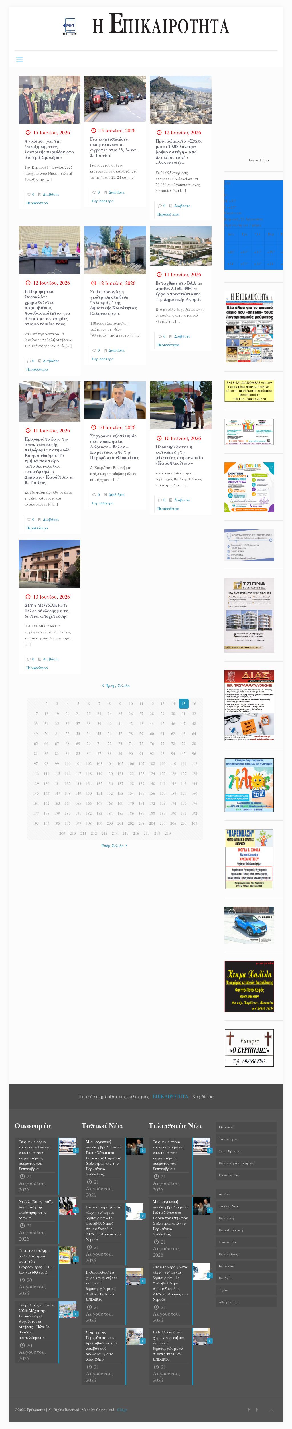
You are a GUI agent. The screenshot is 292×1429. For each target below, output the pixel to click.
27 (141, 713)
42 (131, 723)
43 (141, 723)
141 (163, 783)
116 (68, 773)
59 (141, 733)
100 (68, 763)
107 (142, 763)
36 (68, 723)
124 (152, 773)
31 (184, 713)
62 (173, 733)
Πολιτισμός (228, 1253)
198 (89, 823)
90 (131, 753)
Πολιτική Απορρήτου (236, 1163)
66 (46, 743)
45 (163, 723)
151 (99, 793)
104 (110, 763)
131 (57, 783)
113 (36, 773)
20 (68, 713)
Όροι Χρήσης (229, 1151)
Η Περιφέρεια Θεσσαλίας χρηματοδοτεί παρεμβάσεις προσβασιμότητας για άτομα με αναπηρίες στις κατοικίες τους (47, 307)
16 (194, 703)
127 (184, 773)
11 (141, 703)
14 (173, 703)
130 (47, 783)
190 (173, 813)
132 (68, 783)
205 (163, 823)
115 (57, 773)
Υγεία (223, 1289)
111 (184, 763)
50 (46, 733)
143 (184, 783)
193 (36, 823)
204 (152, 823)
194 (47, 823)
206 (173, 823)
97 (36, 763)
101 (78, 763)
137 (120, 783)
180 (68, 813)
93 (163, 753)
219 (168, 833)
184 (110, 813)
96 (194, 753)
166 (89, 803)
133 (78, 783)
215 (126, 833)
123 (142, 773)
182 (89, 813)
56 (110, 733)
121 (120, 773)
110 (173, 763)
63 (184, 733)
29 (163, 713)
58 (131, 733)
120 (110, 773)
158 (173, 793)
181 (78, 813)
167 (99, 803)
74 (131, 743)
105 (120, 763)
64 (194, 733)
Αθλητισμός (228, 1301)
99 (57, 763)
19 (57, 713)
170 (131, 803)
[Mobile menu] (19, 59)
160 (194, 793)
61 (163, 733)
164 (68, 803)
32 (194, 713)
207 (184, 823)
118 (89, 773)
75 (141, 743)
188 (152, 813)
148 (68, 793)
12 (152, 703)
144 (194, 783)
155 (142, 793)
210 (73, 833)
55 (99, 733)
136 (110, 783)
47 (184, 723)
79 (184, 743)
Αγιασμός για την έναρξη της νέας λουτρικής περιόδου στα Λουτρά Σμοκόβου (49, 149)
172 (152, 803)
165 (78, 803)
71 (99, 743)
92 (152, 753)
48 (194, 723)
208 (194, 823)
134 (89, 783)
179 (57, 813)
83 (57, 753)
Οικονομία (227, 1241)
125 (163, 773)
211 (83, 833)
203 (142, 823)
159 (184, 793)
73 (120, 743)
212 (94, 833)
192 (194, 813)
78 (173, 743)
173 (163, 803)
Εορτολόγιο (259, 160)
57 (120, 733)
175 (184, 803)
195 (57, 823)
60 (152, 733)
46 (173, 723)
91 (141, 753)
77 (163, 743)
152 (110, 793)
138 (131, 783)
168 (110, 803)
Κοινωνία (226, 1265)
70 (89, 743)
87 (99, 753)
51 (57, 733)
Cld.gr (122, 1409)
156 (152, 793)
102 (89, 763)
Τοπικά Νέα (228, 1206)
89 (120, 753)
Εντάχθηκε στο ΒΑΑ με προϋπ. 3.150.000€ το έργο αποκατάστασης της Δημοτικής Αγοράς (179, 291)
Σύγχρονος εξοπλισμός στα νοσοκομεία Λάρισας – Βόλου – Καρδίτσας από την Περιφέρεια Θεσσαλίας (114, 447)
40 (110, 723)
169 (120, 803)
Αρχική (225, 1194)
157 (163, 793)
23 (99, 713)
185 (120, 813)
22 (89, 713)
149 (78, 793)
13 (163, 703)
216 (136, 833)
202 (131, 823)
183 (99, 813)
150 (89, 793)
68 (68, 743)
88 (110, 753)
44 (152, 723)
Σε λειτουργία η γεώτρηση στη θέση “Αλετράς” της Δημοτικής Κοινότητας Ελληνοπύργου (113, 302)
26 (131, 713)
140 (152, 783)
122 (131, 773)
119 (99, 773)
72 (110, 743)
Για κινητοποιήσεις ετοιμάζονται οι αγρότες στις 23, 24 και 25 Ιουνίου (114, 147)
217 (147, 833)
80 (194, 743)
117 (78, 773)
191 (184, 813)
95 (184, 753)
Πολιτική (226, 1218)
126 (173, 773)
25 (120, 713)
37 (78, 723)
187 (142, 813)
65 (36, 743)
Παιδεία (225, 1277)
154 (131, 793)
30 (173, 713)
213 (105, 833)
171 (142, 803)
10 (131, 703)
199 (99, 823)
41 (120, 723)
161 (36, 803)
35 (57, 723)
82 (46, 753)
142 (173, 783)
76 (152, 743)
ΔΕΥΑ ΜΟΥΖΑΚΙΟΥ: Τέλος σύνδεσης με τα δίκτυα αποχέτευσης (47, 610)
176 (194, 803)
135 (99, 783)
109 (163, 763)
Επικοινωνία (229, 1174)
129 (36, 783)
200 (110, 823)
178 (47, 813)
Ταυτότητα (228, 1139)
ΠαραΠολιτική (231, 1230)
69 (78, 743)
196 (68, 823)
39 (99, 723)
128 (194, 773)
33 (36, 723)
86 (89, 753)
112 (194, 763)
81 (36, 753)
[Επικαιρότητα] (146, 28)
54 (89, 733)
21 (78, 713)
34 (46, 723)
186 (131, 813)
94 (173, 753)
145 (36, 793)
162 (47, 803)
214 (115, 833)
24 (110, 713)
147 (57, 793)
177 (36, 813)
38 (89, 723)
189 (163, 813)
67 (57, 743)
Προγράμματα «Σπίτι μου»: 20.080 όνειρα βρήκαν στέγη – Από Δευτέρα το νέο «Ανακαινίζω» (179, 152)
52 (68, 733)
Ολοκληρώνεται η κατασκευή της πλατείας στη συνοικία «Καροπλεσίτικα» (180, 454)
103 (99, 763)
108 (152, 763)
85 (78, 753)
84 (68, 753)
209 (62, 833)
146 (47, 793)
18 (46, 713)
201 (120, 823)
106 (131, 763)
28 (152, 713)
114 (47, 773)
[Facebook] (249, 1409)
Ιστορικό (226, 1127)
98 (46, 763)
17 (36, 713)
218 (157, 833)
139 (142, 783)
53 (78, 733)
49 (36, 733)
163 (57, 803)
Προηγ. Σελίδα (118, 685)
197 (78, 823)
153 (120, 793)
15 (184, 703)
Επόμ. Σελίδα (113, 845)
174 (173, 803)
